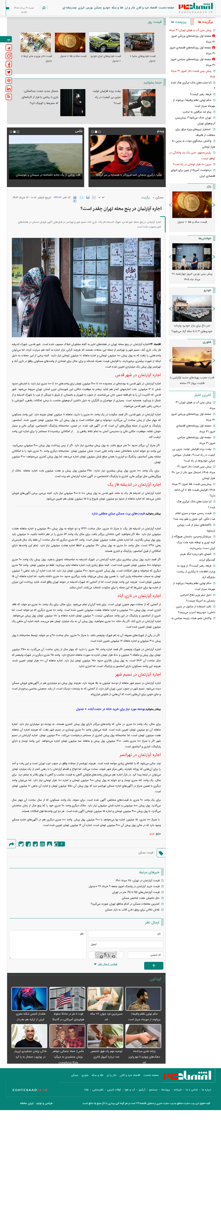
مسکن (97, 7)
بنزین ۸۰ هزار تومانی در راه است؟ (192, 164)
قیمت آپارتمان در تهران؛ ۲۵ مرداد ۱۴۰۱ (137, 880)
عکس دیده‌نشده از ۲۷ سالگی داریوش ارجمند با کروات (49, 175)
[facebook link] (8, 64)
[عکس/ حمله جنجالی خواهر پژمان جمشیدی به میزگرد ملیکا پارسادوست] (67, 1036)
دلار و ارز (130, 7)
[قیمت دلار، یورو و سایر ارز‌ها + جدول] (35, 42)
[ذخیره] (87, 197)
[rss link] (8, 97)
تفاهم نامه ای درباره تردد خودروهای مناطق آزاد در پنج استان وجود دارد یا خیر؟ (192, 331)
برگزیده (146, 197)
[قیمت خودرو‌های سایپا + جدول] (139, 42)
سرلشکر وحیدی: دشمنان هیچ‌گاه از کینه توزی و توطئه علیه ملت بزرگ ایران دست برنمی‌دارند (193, 542)
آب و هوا (130, 1089)
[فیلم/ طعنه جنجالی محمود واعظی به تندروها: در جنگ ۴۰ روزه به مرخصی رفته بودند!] (127, 157)
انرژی (81, 7)
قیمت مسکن (145, 852)
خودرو (106, 7)
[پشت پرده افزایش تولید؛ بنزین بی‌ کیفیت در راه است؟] (139, 102)
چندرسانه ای (69, 7)
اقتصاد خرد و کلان (146, 7)
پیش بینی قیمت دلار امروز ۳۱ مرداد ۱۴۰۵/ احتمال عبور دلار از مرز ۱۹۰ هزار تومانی (193, 472)
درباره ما (206, 1089)
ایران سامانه (26, 1103)
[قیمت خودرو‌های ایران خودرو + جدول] (104, 42)
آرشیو (142, 1089)
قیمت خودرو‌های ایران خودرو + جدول (106, 58)
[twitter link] (8, 72)
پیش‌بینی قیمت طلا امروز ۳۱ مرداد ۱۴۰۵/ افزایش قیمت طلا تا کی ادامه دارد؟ (193, 490)
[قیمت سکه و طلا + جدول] (70, 42)
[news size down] (93, 197)
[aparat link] (8, 80)
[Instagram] (42, 844)
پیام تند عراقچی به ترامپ (197, 112)
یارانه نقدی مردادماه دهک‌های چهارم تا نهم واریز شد (144, 1057)
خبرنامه (178, 1089)
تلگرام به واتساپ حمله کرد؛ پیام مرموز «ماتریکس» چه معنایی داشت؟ (192, 380)
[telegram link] (8, 47)
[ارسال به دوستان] (81, 197)
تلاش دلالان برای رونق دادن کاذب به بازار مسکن (132, 909)
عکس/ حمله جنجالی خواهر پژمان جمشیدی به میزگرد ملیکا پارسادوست (68, 1057)
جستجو (153, 1089)
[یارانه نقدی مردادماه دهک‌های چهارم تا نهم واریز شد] (143, 1036)
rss (86, 1089)
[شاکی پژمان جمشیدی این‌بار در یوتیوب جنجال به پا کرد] (29, 1036)
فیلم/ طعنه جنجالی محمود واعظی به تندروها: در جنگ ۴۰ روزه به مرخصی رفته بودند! (129, 172)
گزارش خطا (49, 844)
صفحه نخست (166, 7)
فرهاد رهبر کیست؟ (200, 94)
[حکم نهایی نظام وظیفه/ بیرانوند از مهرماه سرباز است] (143, 999)
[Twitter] (21, 844)
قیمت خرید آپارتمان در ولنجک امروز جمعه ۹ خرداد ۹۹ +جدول (124, 886)
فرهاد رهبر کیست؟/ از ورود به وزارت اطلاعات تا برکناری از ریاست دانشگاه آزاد (196, 571)
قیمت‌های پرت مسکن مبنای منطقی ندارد (118, 513)
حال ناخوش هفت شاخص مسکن (140, 898)
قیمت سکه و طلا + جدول (73, 56)
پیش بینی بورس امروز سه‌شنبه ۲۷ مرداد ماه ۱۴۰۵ (192, 277)
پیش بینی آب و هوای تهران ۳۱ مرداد (190, 30)
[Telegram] (35, 844)
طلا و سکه (117, 7)
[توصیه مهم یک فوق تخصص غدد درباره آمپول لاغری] (105, 1036)
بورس (89, 7)
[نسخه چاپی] (75, 197)
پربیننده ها (178, 22)
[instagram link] (8, 56)
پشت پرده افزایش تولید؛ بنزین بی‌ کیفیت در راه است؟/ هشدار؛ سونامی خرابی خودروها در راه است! (193, 455)
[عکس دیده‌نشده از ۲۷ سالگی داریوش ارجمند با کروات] (45, 157)
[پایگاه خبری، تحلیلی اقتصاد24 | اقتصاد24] (189, 9)
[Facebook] (28, 844)
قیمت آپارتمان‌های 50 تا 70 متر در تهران (135, 892)
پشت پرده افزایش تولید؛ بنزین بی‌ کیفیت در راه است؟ (106, 97)
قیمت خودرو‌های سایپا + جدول (142, 58)
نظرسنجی (97, 1089)
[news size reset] (101, 197)
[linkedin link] (8, 88)
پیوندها (165, 1089)
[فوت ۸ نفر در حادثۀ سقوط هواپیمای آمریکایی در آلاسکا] (67, 999)
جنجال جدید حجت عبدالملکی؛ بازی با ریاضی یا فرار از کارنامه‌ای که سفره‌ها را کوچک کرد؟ (40, 97)
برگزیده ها (205, 22)
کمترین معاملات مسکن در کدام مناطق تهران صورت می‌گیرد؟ (125, 904)
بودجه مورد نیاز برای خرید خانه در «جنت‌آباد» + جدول (110, 709)
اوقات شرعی (114, 1089)
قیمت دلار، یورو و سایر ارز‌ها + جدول (36, 58)
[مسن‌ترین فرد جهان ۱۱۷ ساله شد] (105, 999)
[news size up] (74, 200)
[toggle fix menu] (6, 39)
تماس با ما (192, 1089)
